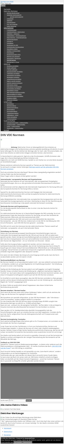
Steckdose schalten (12, 98)
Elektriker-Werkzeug (10, 11)
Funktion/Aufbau (9, 121)
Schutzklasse (10, 43)
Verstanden (18, 442)
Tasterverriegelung (11, 119)
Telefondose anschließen (13, 73)
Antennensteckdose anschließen (15, 96)
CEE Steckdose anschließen (14, 88)
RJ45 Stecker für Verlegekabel (14, 87)
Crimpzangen (10, 18)
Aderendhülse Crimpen (12, 90)
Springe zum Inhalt (7, 2)
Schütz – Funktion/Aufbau (13, 126)
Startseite (7, 9)
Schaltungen (8, 102)
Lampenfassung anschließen (14, 79)
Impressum (7, 428)
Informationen (9, 28)
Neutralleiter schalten (12, 49)
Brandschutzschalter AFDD (14, 54)
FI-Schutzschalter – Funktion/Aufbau (16, 124)
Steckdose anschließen (12, 66)
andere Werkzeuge (11, 26)
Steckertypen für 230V (12, 45)
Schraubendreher (11, 22)
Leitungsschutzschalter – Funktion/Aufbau (17, 122)
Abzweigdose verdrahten (13, 77)
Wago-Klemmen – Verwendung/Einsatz (17, 37)
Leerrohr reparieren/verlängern (14, 83)
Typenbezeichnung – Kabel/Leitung (16, 32)
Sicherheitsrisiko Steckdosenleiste (15, 47)
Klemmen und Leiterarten (13, 56)
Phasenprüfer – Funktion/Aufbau (15, 128)
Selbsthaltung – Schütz (12, 115)
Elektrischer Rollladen (12, 100)
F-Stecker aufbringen (12, 70)
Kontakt (6, 130)
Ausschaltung (10, 104)
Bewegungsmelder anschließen (15, 71)
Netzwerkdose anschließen (14, 75)
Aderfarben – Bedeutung (13, 34)
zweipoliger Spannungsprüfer (14, 15)
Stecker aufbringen (11, 68)
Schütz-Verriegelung (12, 117)
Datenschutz (8, 431)
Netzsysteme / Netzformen (14, 58)
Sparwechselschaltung (12, 107)
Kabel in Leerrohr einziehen (14, 81)
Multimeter (9, 20)
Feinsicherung (10, 53)
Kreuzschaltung (11, 109)
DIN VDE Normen (11, 60)
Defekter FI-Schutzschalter (13, 51)
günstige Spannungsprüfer (16, 17)
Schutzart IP (10, 41)
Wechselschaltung (11, 105)
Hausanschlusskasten (12, 39)
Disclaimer (7, 435)
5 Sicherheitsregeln (11, 30)
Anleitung (7, 64)
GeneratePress (30, 438)
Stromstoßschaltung (12, 111)
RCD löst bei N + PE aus (13, 62)
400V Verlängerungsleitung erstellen (16, 92)
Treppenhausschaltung (12, 113)
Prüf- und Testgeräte (12, 24)
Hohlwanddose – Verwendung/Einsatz (16, 35)
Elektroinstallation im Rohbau (14, 94)
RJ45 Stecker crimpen (12, 85)
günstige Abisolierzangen (13, 13)
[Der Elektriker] (6, 3)
